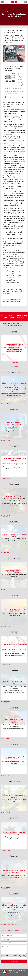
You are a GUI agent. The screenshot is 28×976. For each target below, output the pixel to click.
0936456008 (15, 282)
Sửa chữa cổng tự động (18, 11)
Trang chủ (3, 315)
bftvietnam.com (13, 970)
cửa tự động (11, 299)
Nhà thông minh (8, 11)
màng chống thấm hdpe (13, 301)
